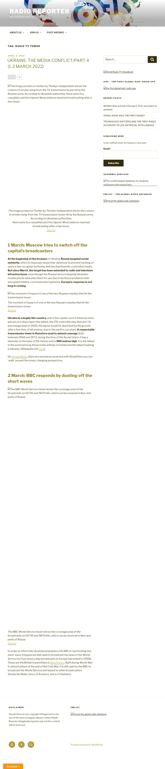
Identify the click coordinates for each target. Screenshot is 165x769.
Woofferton (57, 662)
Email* (107, 148)
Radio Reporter (40, 11)
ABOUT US (15, 32)
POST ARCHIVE (55, 32)
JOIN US (34, 32)
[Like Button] (12, 77)
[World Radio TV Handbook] (118, 71)
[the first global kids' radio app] (119, 88)
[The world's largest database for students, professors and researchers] (130, 184)
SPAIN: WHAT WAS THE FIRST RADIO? (124, 115)
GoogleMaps (19, 356)
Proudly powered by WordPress (87, 744)
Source (51, 230)
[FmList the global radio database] (121, 200)
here (41, 348)
